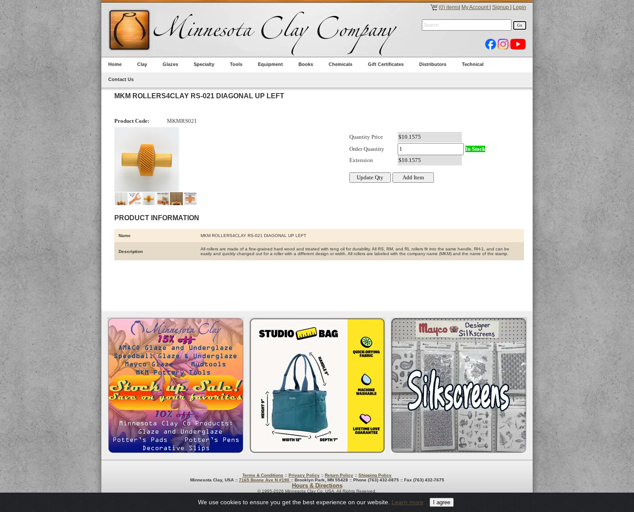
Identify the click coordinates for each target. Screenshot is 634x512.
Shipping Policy (375, 475)
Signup (501, 7)
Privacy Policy (304, 475)
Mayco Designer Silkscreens (458, 385)
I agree (441, 502)
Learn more (408, 502)
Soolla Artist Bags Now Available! (317, 385)
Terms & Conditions (262, 475)
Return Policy (339, 475)
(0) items (449, 7)
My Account (475, 7)
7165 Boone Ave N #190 (265, 480)
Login (519, 7)
